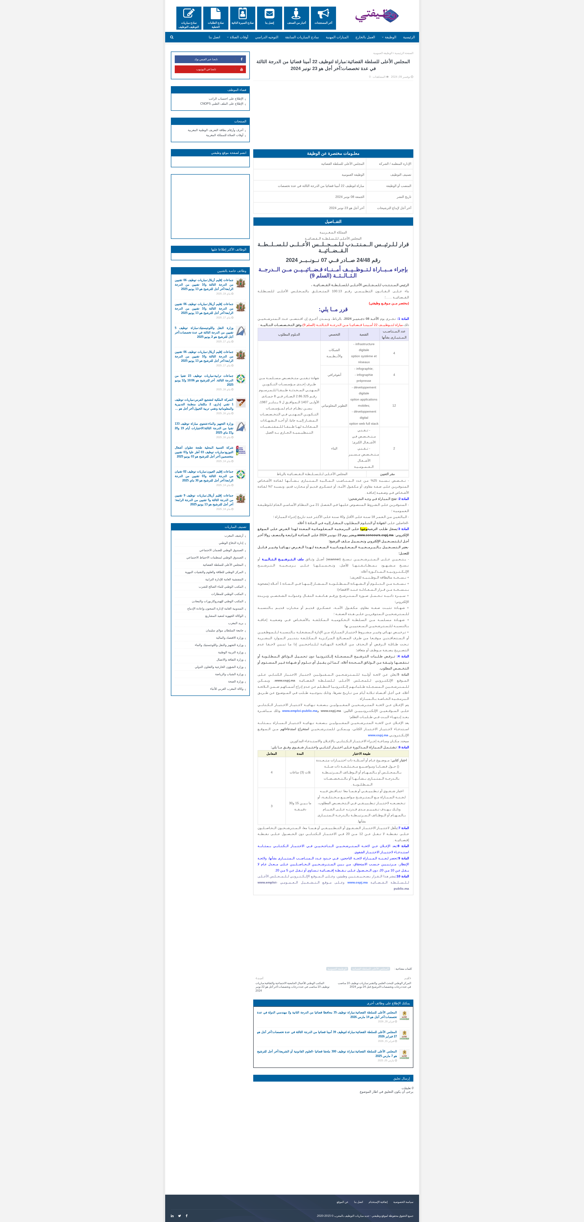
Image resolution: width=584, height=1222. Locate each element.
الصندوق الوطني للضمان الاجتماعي (221, 550)
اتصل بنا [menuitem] (214, 37)
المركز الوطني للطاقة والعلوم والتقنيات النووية (214, 572)
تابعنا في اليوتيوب (206, 69)
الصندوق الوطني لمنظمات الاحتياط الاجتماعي (214, 557)
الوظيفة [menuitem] (390, 37)
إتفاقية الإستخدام (378, 1202)
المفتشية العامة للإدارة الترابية (224, 579)
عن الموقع (342, 1202)
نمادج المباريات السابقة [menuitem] (302, 37)
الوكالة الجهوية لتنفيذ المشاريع (224, 615)
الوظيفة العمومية (382, 53)
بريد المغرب (235, 623)
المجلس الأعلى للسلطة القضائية (370, 968)
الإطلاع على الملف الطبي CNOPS (221, 103)
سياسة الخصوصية (403, 1202)
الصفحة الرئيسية (404, 53)
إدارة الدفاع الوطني (231, 543)
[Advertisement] (333, 117)
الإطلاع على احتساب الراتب (226, 98)
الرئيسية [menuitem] (409, 37)
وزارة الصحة (235, 681)
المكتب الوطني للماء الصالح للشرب (221, 586)
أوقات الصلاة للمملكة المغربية (224, 135)
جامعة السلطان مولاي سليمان (224, 630)
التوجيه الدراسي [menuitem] (266, 37)
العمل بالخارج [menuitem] (365, 37)
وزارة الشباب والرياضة (229, 674)
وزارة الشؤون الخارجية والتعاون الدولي (219, 667)
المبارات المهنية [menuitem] (337, 37)
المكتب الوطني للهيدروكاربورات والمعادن (217, 601)
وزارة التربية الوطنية (230, 652)
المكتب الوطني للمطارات (227, 594)
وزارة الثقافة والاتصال (229, 659)
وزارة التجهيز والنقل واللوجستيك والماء (219, 645)
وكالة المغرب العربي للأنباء (226, 688)
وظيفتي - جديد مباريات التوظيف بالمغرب (357, 1215)
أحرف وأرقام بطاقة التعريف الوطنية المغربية (215, 130)
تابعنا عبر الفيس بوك (206, 59)
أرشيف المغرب (233, 535)
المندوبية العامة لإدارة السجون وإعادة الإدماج (215, 608)
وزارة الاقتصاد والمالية (229, 637)
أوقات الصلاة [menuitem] (239, 37)
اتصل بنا (358, 1202)
